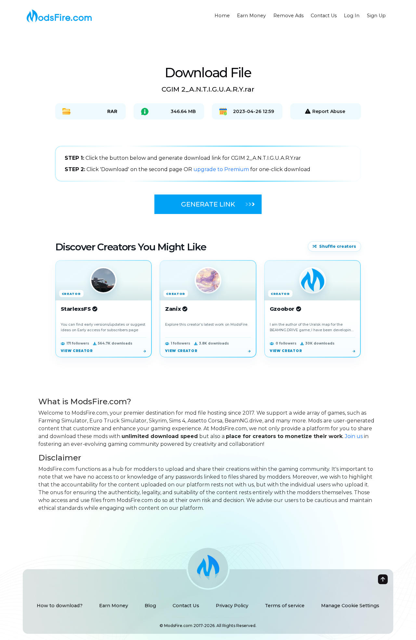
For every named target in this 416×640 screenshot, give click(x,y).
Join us (354, 436)
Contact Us (324, 16)
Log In (351, 16)
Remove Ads (288, 16)
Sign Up (376, 16)
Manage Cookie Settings (350, 606)
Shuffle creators (337, 246)
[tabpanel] (208, 164)
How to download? (60, 606)
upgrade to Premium (221, 169)
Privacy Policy (232, 606)
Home (222, 16)
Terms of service (285, 606)
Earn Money (251, 16)
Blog (150, 606)
